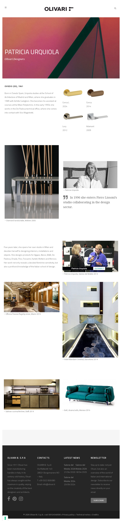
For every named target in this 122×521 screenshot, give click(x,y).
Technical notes (83, 514)
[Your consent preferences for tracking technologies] (5, 518)
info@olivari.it (49, 484)
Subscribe (99, 500)
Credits (95, 514)
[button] (90, 256)
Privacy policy (68, 514)
